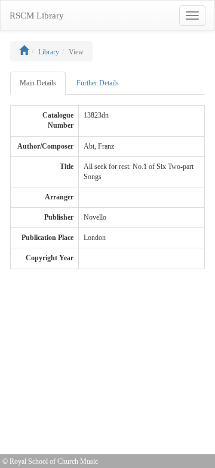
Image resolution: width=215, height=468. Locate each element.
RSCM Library (37, 15)
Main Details (38, 83)
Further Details (97, 83)
